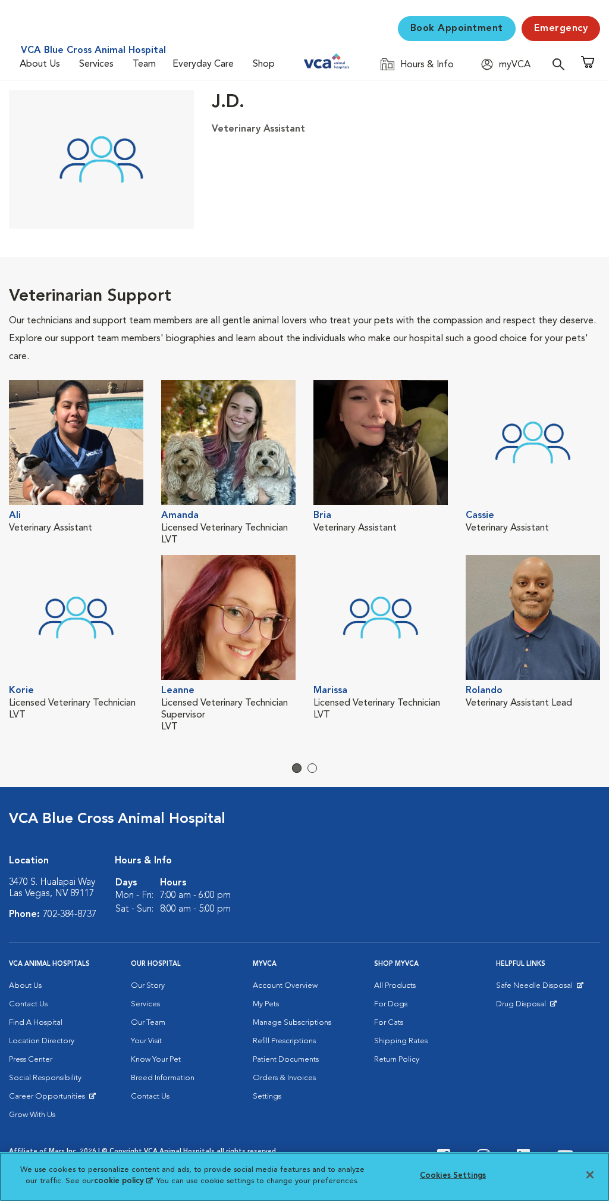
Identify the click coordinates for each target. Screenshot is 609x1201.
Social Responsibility (45, 1078)
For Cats (388, 1023)
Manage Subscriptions (292, 1023)
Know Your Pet (156, 1059)
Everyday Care (203, 64)
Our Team (148, 1023)
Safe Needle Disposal (536, 988)
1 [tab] (297, 768)
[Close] (590, 1175)
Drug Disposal (526, 1006)
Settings (267, 1096)
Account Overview (285, 986)
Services (96, 64)
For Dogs (390, 1004)
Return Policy (396, 1059)
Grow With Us (32, 1115)
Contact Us (28, 1004)
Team (144, 64)
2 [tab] (312, 768)
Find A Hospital (35, 1023)
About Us (40, 64)
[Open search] (561, 64)
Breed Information (162, 1078)
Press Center (30, 1059)
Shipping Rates (401, 1041)
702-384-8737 (69, 914)
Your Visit (146, 1041)
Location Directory (41, 1041)
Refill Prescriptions (284, 1041)
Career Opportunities (49, 1099)
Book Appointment (456, 28)
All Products (395, 986)
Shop (264, 64)
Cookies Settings (453, 1176)
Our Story (148, 986)
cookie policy (123, 1181)
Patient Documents (286, 1059)
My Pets (266, 1004)
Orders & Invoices (284, 1078)
